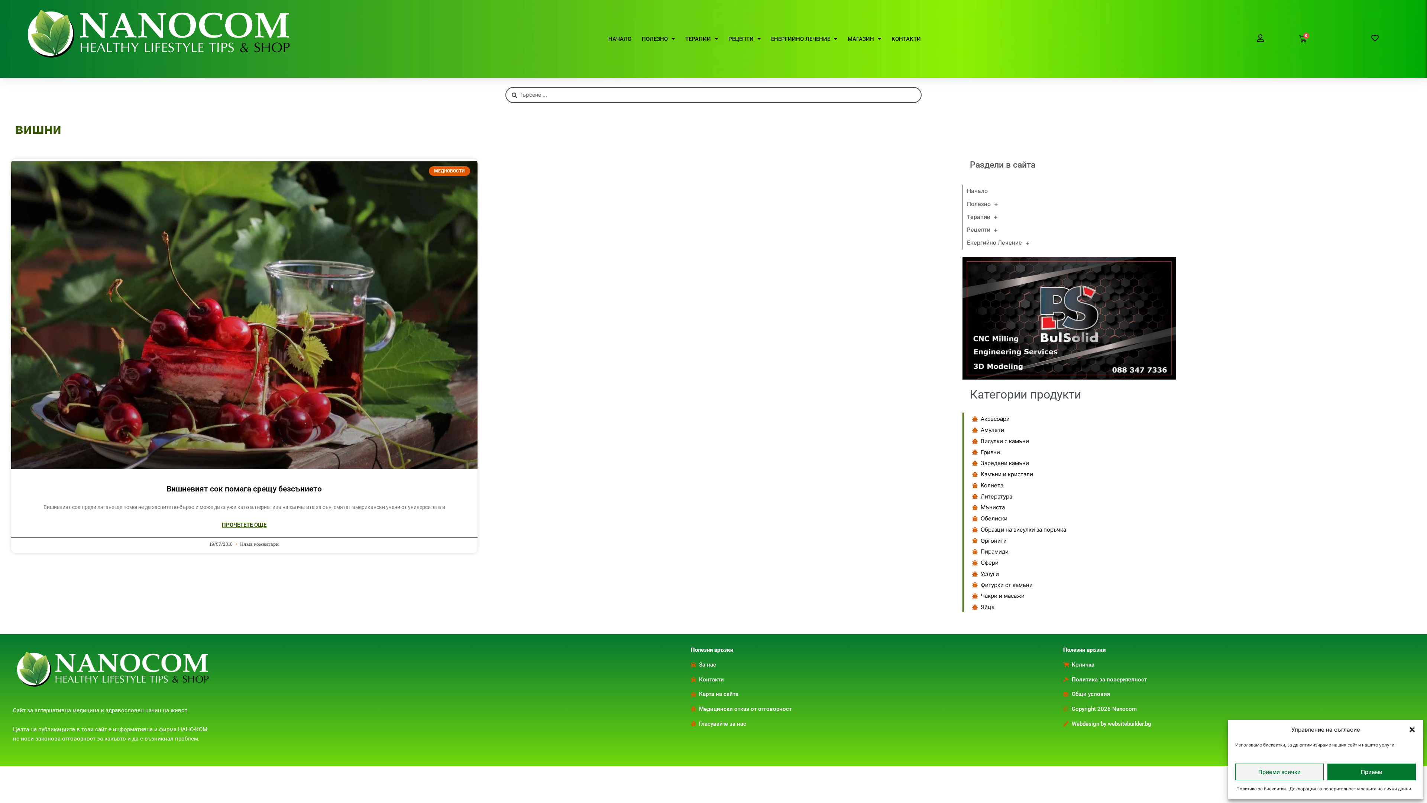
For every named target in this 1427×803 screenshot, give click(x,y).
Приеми (1371, 771)
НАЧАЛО (619, 39)
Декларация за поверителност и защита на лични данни (1350, 788)
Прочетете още (244, 525)
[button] (1412, 729)
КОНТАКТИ (906, 39)
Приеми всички (1279, 771)
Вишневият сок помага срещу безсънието (244, 488)
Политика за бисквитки (1261, 788)
